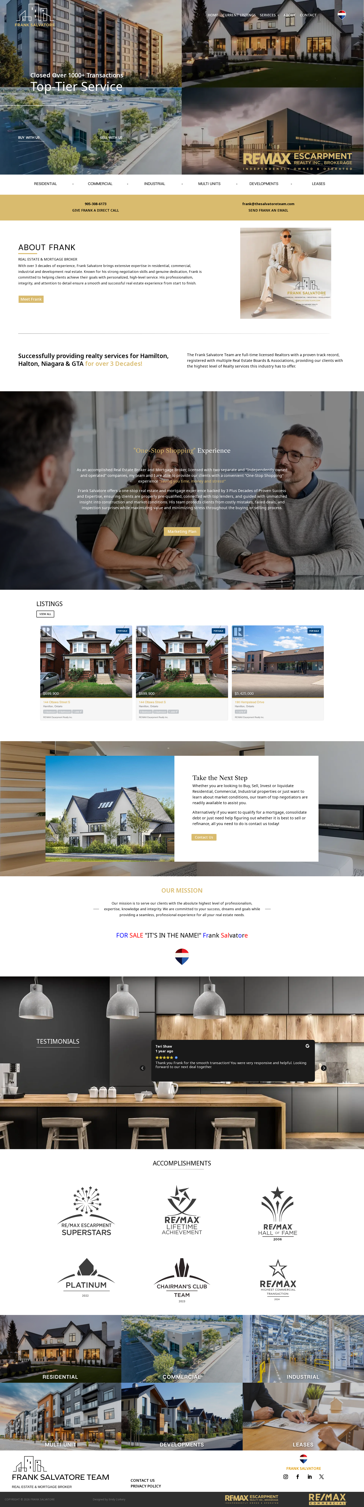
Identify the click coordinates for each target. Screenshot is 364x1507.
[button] (324, 1068)
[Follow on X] (321, 1476)
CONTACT (308, 15)
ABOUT (290, 15)
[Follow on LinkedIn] (309, 1476)
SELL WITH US (111, 137)
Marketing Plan (182, 531)
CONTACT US (143, 1480)
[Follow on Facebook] (297, 1476)
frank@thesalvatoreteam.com (268, 204)
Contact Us (204, 837)
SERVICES (268, 15)
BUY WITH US (29, 137)
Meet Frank (31, 299)
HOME (213, 15)
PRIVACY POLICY (146, 1486)
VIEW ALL (45, 614)
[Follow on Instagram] (285, 1476)
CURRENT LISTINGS (239, 15)
